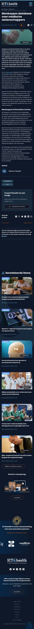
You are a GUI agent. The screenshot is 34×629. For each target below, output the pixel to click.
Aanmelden (17, 592)
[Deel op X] (31, 25)
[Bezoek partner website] (8, 544)
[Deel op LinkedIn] (28, 216)
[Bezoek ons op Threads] (11, 569)
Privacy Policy (17, 609)
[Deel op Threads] (28, 25)
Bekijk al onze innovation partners (17, 533)
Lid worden (17, 497)
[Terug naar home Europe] (9, 4)
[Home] (2, 9)
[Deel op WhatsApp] (31, 216)
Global (17, 617)
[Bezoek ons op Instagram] (23, 569)
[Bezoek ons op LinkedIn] (20, 569)
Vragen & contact (17, 601)
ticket (5, 236)
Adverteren (17, 604)
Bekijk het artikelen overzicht (13, 466)
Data (7, 184)
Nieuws (5, 9)
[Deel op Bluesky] (22, 216)
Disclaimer (17, 612)
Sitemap (17, 614)
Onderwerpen (17, 606)
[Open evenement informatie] (29, 624)
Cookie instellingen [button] (17, 619)
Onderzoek (11, 9)
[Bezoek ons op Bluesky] (14, 569)
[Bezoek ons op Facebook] (17, 569)
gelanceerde (9, 72)
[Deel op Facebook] (25, 216)
